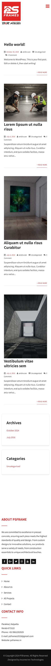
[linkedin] (33, 561)
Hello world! (14, 44)
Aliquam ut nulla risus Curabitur (23, 245)
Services (7, 592)
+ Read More (42, 72)
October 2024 (13, 430)
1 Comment (12, 55)
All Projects (9, 598)
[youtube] (27, 561)
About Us (8, 586)
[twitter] (16, 561)
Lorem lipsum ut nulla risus (23, 127)
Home (6, 581)
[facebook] (4, 561)
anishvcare (26, 52)
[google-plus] (10, 561)
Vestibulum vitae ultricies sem (18, 363)
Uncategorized (40, 52)
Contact (7, 604)
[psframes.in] (11, 13)
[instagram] (21, 561)
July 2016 (11, 437)
